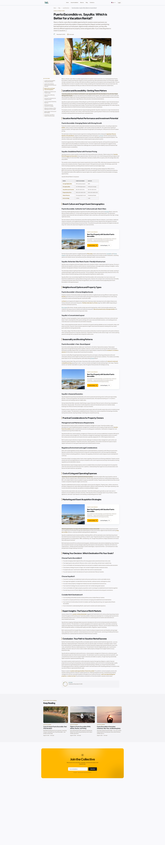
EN (114, 2)
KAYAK (63, 127)
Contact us (92, 2)
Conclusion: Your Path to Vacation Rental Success (49, 115)
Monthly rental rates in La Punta (89, 303)
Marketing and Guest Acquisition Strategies (48, 105)
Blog (87, 2)
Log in (119, 2)
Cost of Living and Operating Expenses (50, 102)
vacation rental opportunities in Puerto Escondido (82, 671)
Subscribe (92, 769)
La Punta (64, 301)
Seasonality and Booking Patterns (49, 95)
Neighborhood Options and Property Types (50, 92)
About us (82, 2)
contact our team (71, 676)
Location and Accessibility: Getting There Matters (49, 81)
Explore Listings (92, 245)
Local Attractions (66, 7)
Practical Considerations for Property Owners (50, 99)
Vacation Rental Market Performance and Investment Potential (50, 85)
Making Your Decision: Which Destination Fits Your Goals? (50, 109)
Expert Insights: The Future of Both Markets (50, 112)
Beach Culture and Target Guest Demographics (49, 89)
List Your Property (105, 245)
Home (67, 2)
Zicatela (64, 296)
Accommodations (74, 2)
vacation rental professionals (79, 614)
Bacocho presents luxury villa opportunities (104, 309)
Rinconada (90, 253)
